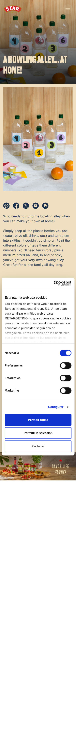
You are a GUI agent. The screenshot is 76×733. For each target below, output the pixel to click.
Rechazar (38, 446)
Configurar (56, 407)
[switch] (65, 365)
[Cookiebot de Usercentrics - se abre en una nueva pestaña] (54, 283)
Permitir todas (38, 419)
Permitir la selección (38, 433)
